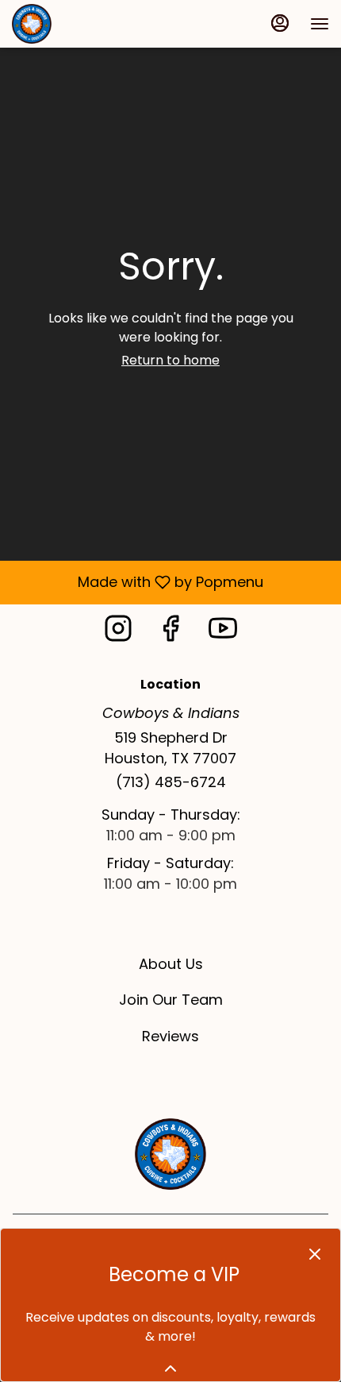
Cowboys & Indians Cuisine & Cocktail (170, 1154)
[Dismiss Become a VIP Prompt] (315, 1254)
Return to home (170, 360)
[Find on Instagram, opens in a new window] (118, 632)
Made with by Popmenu (137, 582)
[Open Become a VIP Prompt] (170, 1368)
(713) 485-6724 (171, 782)
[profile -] (279, 23)
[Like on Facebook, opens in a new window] (170, 632)
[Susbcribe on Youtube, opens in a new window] (223, 632)
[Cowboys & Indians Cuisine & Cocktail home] (83, 24)
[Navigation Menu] (319, 23)
